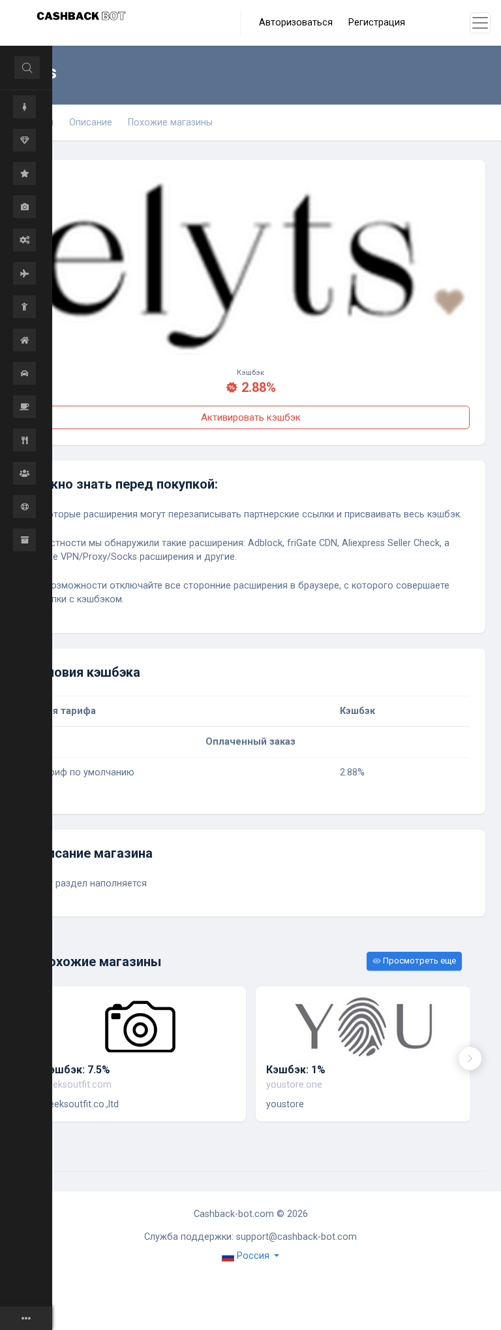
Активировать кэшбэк (251, 417)
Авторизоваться (296, 22)
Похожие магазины (170, 122)
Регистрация (376, 22)
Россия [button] (253, 1255)
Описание (90, 122)
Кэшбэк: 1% (296, 1069)
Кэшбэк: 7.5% (76, 1069)
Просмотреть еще (418, 960)
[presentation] (470, 1058)
